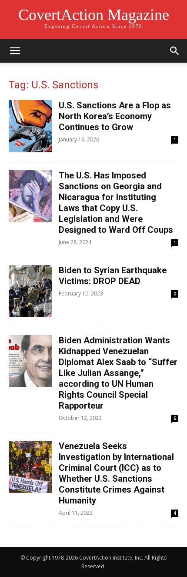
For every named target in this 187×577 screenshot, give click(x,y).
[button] (15, 51)
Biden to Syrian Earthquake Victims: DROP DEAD (113, 275)
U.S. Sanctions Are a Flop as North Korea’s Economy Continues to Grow (115, 116)
